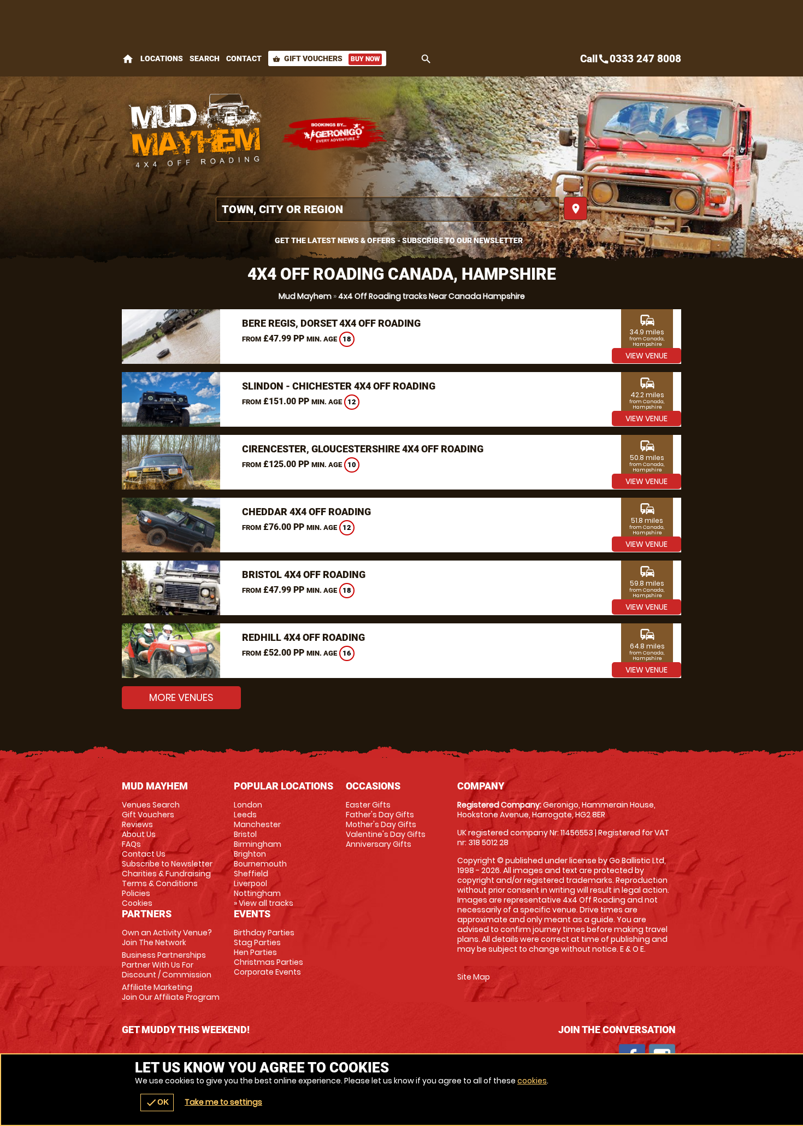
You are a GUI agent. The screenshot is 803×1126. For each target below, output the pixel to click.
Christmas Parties (268, 962)
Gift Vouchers (326, 58)
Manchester (257, 824)
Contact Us (144, 853)
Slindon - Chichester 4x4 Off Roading (338, 386)
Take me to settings (223, 1101)
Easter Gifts (368, 804)
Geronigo (334, 134)
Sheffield (251, 873)
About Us (139, 834)
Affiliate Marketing (171, 992)
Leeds (245, 814)
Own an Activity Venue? (167, 937)
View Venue (646, 355)
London (248, 804)
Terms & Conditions (160, 883)
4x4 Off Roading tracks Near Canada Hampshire (431, 296)
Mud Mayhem (305, 296)
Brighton (250, 853)
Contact (244, 58)
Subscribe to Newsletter (167, 863)
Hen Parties (255, 952)
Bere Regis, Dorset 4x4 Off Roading (331, 323)
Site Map (473, 976)
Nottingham (257, 893)
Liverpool (250, 883)
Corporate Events (267, 971)
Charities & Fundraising (166, 873)
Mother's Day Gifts (381, 824)
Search (205, 58)
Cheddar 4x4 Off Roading (306, 511)
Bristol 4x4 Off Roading (303, 574)
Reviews (137, 824)
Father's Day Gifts (380, 814)
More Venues (181, 697)
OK (157, 1102)
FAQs (131, 844)
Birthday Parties (264, 932)
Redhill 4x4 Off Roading (303, 637)
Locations (161, 58)
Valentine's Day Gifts (386, 834)
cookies (532, 1080)
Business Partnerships (166, 965)
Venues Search (151, 804)
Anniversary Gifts (378, 844)
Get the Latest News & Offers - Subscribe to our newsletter (399, 240)
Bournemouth (260, 863)
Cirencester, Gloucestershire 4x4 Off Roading (362, 449)
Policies (136, 893)
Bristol (245, 834)
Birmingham (257, 844)
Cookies (137, 903)
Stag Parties (257, 942)
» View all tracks (263, 903)
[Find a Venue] (387, 209)
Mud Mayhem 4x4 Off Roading (195, 134)
